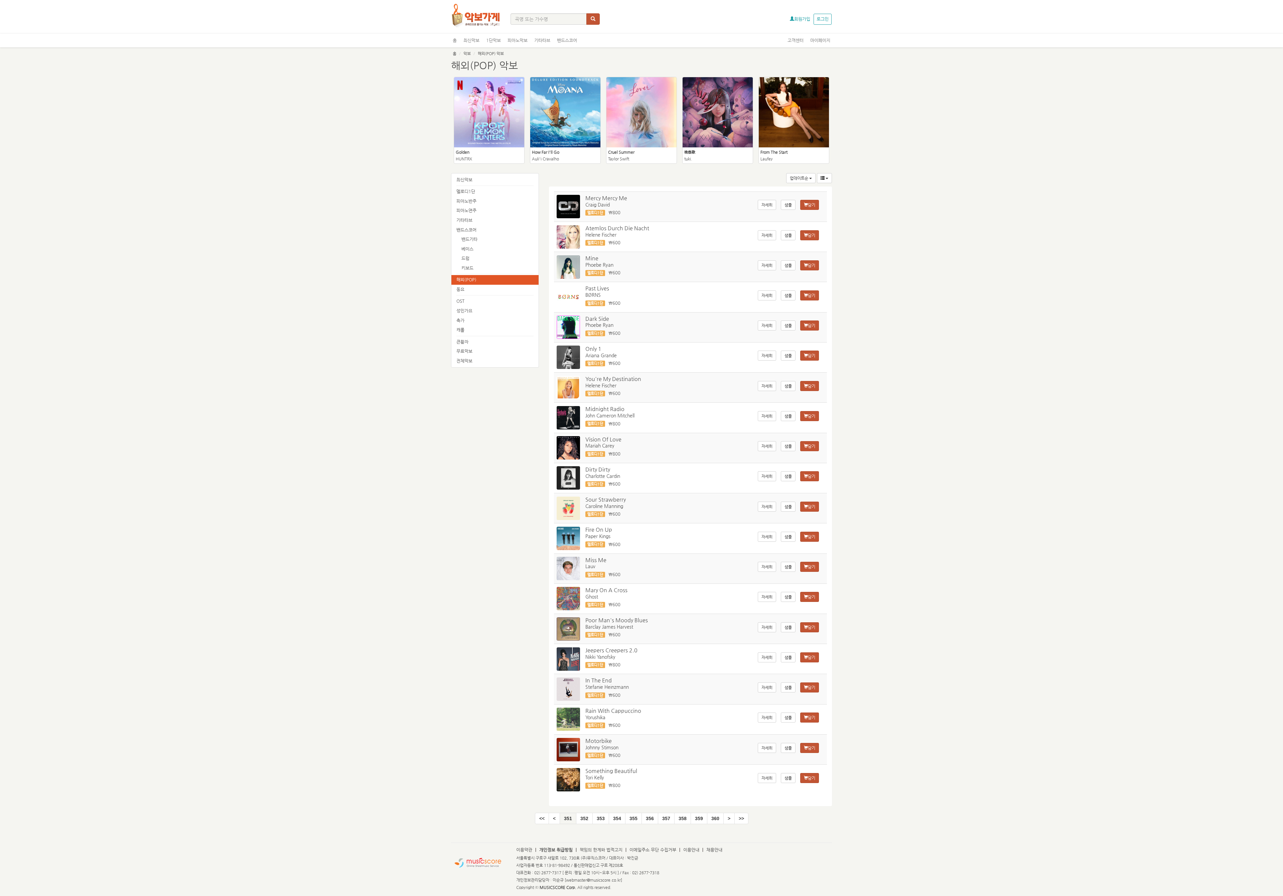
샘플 (788, 205)
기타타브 (542, 40)
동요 (460, 289)
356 (650, 818)
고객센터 (796, 40)
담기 (811, 205)
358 (683, 818)
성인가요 (464, 310)
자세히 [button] (766, 205)
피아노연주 (466, 210)
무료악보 (464, 351)
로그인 (823, 18)
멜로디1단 (465, 191)
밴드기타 (469, 239)
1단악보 (493, 40)
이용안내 (691, 849)
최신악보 (471, 40)
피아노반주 (466, 201)
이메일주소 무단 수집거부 (652, 849)
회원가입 (802, 18)
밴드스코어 (567, 40)
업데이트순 (799, 178)
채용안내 (714, 849)
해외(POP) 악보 (491, 53)
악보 (467, 53)
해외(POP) (466, 279)
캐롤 (460, 329)
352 (584, 818)
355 (633, 818)
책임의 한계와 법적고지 (601, 849)
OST (460, 300)
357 (666, 818)
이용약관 (524, 849)
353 (601, 818)
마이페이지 (820, 40)
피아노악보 (518, 40)
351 (568, 818)
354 (617, 818)
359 (699, 818)
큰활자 (462, 341)
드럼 (465, 258)
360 (715, 818)
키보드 (467, 267)
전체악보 (464, 360)
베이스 (467, 248)
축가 (460, 320)
